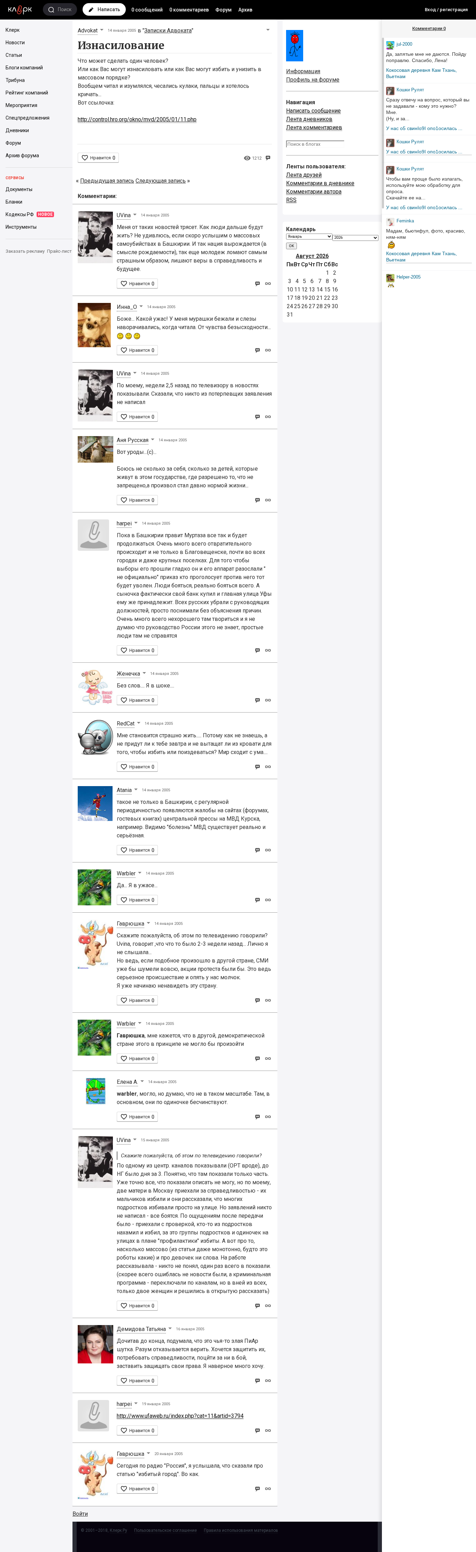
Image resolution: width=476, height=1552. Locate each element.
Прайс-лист (59, 251)
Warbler (126, 873)
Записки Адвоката (168, 30)
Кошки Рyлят (410, 89)
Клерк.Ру (118, 1530)
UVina (124, 215)
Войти (80, 1514)
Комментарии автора (313, 191)
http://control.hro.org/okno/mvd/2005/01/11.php (137, 119)
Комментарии (429, 28)
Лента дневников (309, 119)
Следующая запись (161, 180)
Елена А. (127, 1082)
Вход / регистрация (446, 9)
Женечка (128, 673)
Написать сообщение (313, 110)
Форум (223, 10)
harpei (124, 523)
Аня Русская (132, 440)
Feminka (405, 220)
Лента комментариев (314, 127)
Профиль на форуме (312, 79)
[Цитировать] (257, 283)
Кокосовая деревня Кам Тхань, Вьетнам (421, 73)
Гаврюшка (130, 923)
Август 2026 (312, 256)
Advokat (88, 30)
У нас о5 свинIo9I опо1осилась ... (424, 128)
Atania (124, 790)
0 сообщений (147, 10)
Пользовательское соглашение (165, 1530)
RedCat (126, 723)
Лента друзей (304, 175)
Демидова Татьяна (141, 1329)
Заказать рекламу (25, 251)
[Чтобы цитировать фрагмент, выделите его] (267, 157)
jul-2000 (404, 44)
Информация (303, 71)
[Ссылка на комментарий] (267, 283)
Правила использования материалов (241, 1530)
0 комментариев (189, 10)
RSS (291, 200)
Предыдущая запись (107, 180)
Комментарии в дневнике (320, 183)
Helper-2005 (409, 277)
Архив (245, 10)
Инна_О (127, 307)
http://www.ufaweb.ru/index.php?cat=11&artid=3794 (180, 1416)
